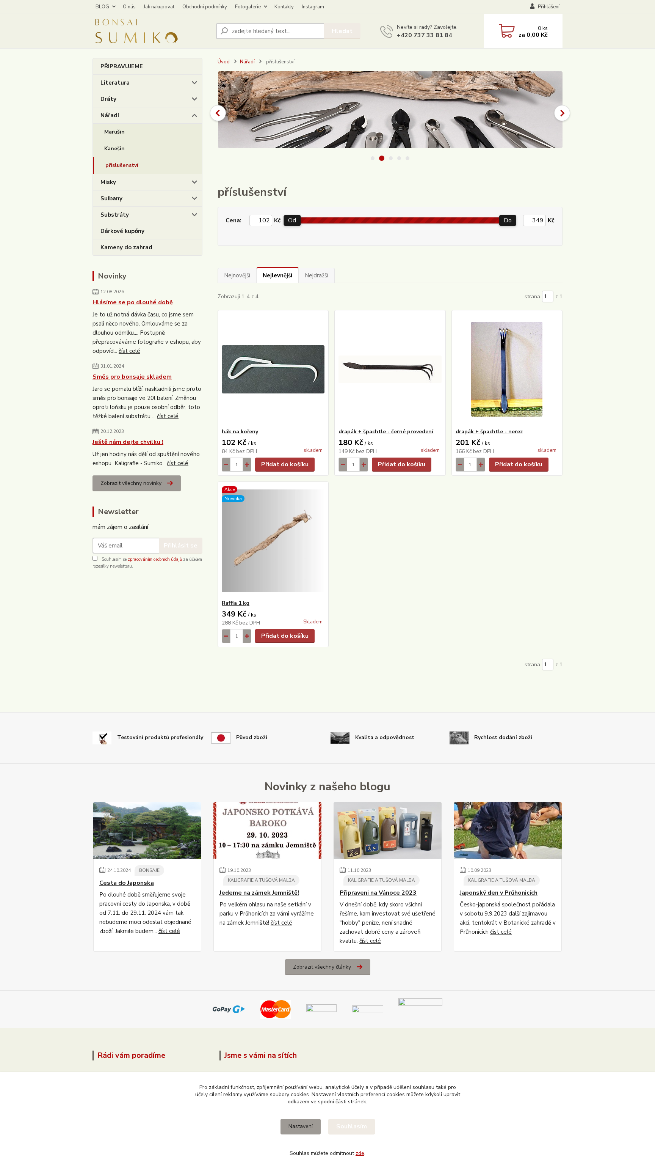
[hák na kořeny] (273, 369)
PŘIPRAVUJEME (121, 66)
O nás (129, 6)
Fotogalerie (248, 6)
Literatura (115, 83)
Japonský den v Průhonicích (498, 892)
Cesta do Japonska (126, 882)
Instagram (313, 6)
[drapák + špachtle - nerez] (507, 369)
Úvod (224, 61)
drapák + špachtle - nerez (489, 431)
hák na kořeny (240, 431)
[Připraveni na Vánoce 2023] (388, 830)
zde (360, 1153)
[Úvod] (151, 31)
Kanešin (114, 148)
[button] (218, 113)
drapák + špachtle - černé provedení (385, 431)
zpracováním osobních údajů (155, 559)
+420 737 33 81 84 (424, 35)
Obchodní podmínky (204, 6)
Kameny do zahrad (126, 247)
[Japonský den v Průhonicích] (508, 830)
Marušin (114, 131)
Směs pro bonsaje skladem (132, 377)
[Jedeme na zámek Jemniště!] (267, 830)
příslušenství (121, 165)
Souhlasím (351, 1126)
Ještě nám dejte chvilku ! (127, 442)
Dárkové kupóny (122, 231)
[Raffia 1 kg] (273, 541)
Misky (108, 182)
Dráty (108, 99)
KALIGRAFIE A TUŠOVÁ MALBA (261, 880)
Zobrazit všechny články (322, 967)
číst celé (129, 351)
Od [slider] (292, 220)
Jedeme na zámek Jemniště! (259, 892)
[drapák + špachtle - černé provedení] (389, 369)
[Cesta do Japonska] (147, 830)
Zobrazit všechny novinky (130, 483)
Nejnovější (237, 275)
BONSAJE (149, 870)
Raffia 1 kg (235, 603)
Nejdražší (316, 275)
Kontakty (284, 6)
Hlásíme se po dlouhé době (132, 302)
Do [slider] (508, 220)
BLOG (102, 6)
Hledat (342, 31)
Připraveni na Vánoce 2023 (378, 892)
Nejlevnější (277, 275)
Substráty (114, 215)
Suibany (111, 198)
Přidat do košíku (285, 464)
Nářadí (109, 115)
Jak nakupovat (159, 6)
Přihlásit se (180, 545)
